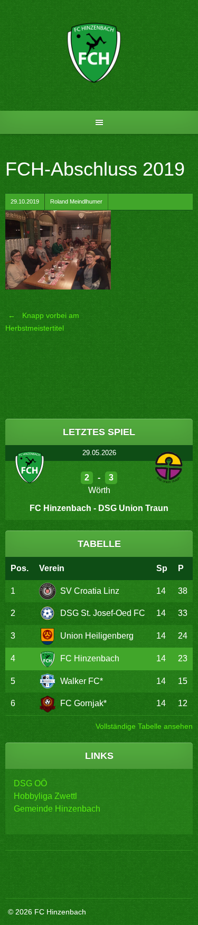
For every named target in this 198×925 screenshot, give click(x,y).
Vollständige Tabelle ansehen (144, 726)
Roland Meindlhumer (76, 201)
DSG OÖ (30, 783)
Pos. (20, 568)
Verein (51, 568)
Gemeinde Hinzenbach (57, 808)
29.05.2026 (99, 453)
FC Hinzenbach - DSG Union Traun (99, 508)
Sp (161, 568)
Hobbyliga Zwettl (45, 796)
